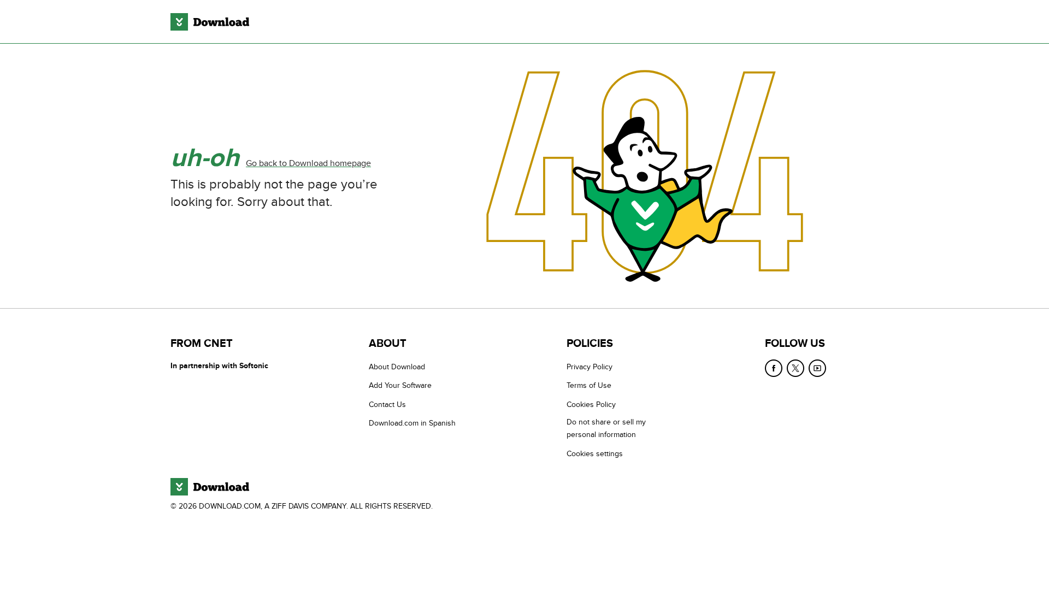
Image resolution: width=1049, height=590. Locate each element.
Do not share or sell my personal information (606, 428)
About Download (397, 366)
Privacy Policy (589, 366)
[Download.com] (209, 22)
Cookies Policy (591, 404)
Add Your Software (400, 385)
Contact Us (387, 404)
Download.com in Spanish (412, 423)
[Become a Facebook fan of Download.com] (773, 368)
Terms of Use (589, 385)
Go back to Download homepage (308, 163)
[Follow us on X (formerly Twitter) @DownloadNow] (795, 368)
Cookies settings (595, 453)
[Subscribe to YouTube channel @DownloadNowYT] (817, 368)
